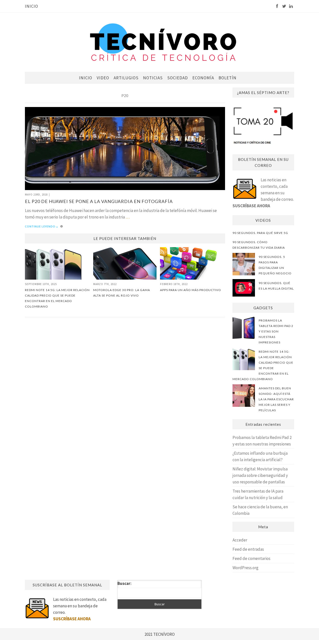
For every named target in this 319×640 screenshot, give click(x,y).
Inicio (31, 6)
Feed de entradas (248, 549)
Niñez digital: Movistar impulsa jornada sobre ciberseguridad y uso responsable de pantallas (260, 475)
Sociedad (177, 78)
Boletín (228, 78)
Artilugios (126, 78)
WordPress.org (245, 567)
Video (103, 78)
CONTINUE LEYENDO (42, 226)
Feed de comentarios (251, 558)
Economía (203, 78)
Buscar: (124, 583)
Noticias (153, 78)
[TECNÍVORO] (163, 41)
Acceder (240, 540)
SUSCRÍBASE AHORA (251, 206)
